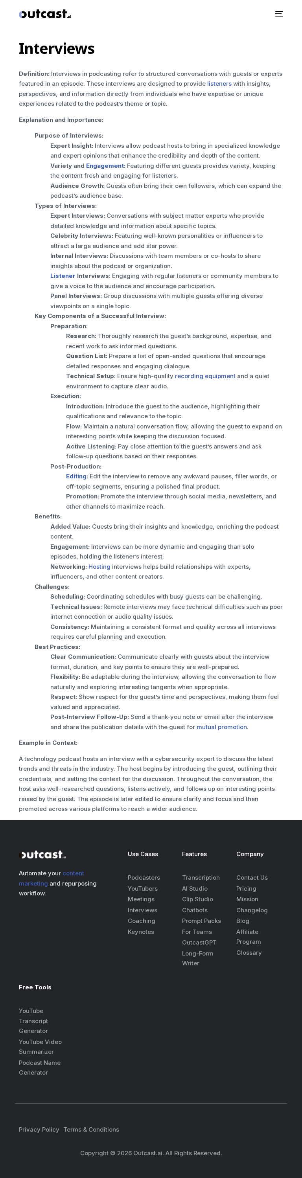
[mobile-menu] (278, 13)
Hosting (99, 566)
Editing (76, 476)
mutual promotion (222, 727)
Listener (63, 275)
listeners (219, 83)
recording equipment (205, 376)
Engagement (105, 165)
